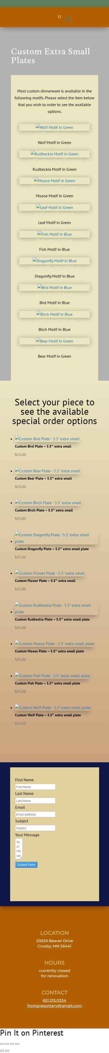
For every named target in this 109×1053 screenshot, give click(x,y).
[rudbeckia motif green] (55, 153)
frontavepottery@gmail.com (54, 1005)
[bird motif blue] (55, 287)
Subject (21, 820)
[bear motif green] (54, 341)
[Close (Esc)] (17, 1044)
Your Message (27, 834)
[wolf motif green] (54, 127)
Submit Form (26, 864)
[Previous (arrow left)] (2, 1050)
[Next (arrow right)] (7, 1050)
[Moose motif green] (54, 180)
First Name (24, 779)
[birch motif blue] (54, 314)
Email (20, 807)
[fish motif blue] (54, 234)
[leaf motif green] (54, 207)
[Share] (12, 1044)
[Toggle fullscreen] (7, 1044)
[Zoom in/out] (2, 1044)
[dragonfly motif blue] (55, 260)
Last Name (24, 793)
